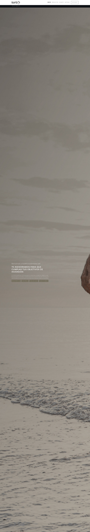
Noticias (67, 2)
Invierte (61, 2)
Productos (55, 2)
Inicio (49, 2)
